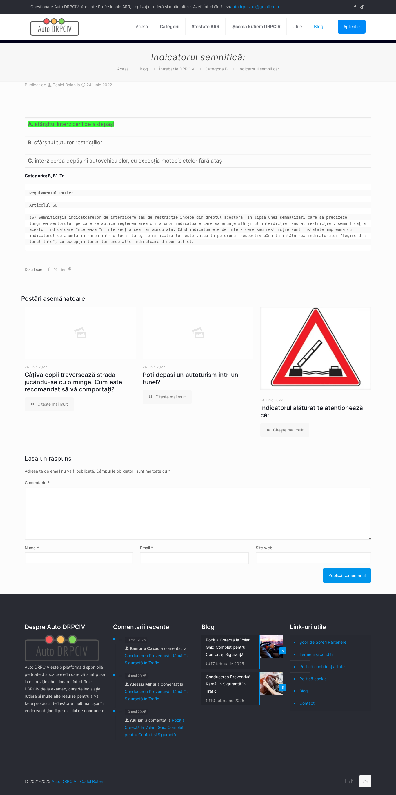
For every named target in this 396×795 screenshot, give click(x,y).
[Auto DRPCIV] (54, 27)
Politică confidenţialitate (322, 666)
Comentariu (37, 482)
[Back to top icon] (365, 781)
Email (146, 547)
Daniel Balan (64, 84)
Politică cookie (313, 678)
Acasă (123, 68)
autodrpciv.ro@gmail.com (254, 6)
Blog (144, 68)
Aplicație (352, 26)
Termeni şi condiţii (316, 654)
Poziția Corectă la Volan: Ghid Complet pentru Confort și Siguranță (155, 727)
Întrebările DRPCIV (176, 68)
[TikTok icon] (362, 7)
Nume (32, 547)
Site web (264, 547)
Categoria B (216, 68)
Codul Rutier (91, 781)
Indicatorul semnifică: (259, 68)
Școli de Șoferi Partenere (322, 642)
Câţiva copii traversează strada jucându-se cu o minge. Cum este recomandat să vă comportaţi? (73, 382)
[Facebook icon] (355, 7)
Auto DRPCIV (64, 781)
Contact (307, 703)
